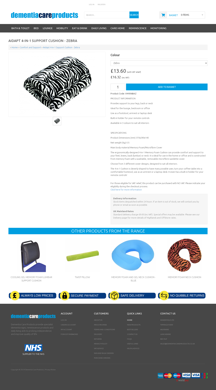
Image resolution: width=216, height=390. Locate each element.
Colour (115, 55)
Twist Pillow (82, 277)
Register (101, 4)
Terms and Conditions (104, 329)
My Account (66, 329)
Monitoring (158, 28)
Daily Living (98, 28)
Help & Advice (133, 348)
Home (129, 320)
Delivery (98, 334)
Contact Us (132, 334)
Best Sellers (132, 329)
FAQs (129, 339)
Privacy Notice (50, 370)
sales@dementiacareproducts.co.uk (177, 344)
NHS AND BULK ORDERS (104, 353)
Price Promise (100, 325)
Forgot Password (69, 334)
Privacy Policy (100, 344)
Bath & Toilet (20, 28)
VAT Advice (99, 348)
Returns (98, 339)
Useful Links (132, 344)
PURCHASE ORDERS (102, 358)
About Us (98, 320)
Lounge (47, 28)
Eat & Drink (79, 28)
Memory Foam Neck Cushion (184, 277)
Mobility (62, 28)
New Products (133, 325)
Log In (91, 4)
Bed (36, 28)
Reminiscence (137, 28)
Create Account (68, 325)
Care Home (118, 28)
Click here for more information (126, 189)
